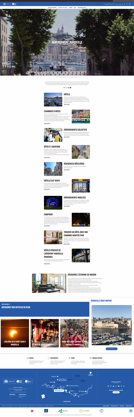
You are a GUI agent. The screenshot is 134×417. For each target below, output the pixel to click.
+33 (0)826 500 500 (22, 394)
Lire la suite (66, 104)
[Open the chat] (131, 411)
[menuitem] (10, 4)
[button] (127, 4)
